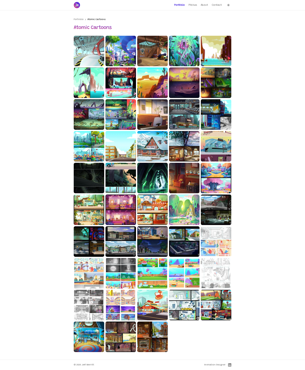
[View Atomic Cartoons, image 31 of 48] (89, 241)
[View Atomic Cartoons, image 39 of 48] (184, 273)
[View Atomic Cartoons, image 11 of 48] (89, 114)
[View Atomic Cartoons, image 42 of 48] (120, 305)
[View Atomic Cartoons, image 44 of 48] (184, 305)
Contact (217, 5)
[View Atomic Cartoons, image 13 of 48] (152, 114)
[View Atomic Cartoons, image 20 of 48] (216, 146)
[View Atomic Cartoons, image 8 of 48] (152, 82)
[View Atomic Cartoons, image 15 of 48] (216, 114)
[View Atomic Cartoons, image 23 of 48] (152, 178)
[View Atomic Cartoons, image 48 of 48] (152, 337)
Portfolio (179, 5)
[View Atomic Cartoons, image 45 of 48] (216, 305)
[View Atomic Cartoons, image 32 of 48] (120, 241)
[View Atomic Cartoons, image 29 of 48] (184, 210)
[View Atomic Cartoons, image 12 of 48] (120, 114)
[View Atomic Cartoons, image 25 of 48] (216, 178)
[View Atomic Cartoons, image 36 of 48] (89, 273)
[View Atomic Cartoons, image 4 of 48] (184, 51)
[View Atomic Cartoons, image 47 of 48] (120, 337)
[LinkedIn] (229, 365)
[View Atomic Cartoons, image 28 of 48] (152, 210)
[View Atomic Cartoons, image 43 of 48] (152, 305)
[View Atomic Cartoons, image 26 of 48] (89, 210)
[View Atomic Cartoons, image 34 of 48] (184, 241)
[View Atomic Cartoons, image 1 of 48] (89, 51)
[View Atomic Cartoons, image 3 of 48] (152, 51)
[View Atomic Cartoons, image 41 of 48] (89, 305)
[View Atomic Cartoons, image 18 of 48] (152, 146)
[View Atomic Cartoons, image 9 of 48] (184, 82)
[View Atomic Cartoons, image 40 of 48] (216, 273)
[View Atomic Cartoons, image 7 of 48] (120, 82)
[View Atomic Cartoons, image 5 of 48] (216, 51)
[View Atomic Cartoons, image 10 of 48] (216, 82)
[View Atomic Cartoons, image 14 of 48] (184, 114)
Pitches (193, 5)
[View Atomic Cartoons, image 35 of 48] (216, 241)
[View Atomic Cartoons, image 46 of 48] (89, 337)
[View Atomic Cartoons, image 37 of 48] (120, 273)
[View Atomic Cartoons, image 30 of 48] (216, 210)
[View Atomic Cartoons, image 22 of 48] (120, 178)
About (204, 5)
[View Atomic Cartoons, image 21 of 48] (89, 178)
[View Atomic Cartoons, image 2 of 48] (120, 51)
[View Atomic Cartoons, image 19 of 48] (184, 146)
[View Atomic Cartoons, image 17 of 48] (120, 146)
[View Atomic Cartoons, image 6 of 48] (89, 82)
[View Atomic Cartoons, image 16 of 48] (89, 146)
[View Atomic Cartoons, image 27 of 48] (120, 210)
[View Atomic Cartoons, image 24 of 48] (184, 178)
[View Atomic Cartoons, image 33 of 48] (152, 241)
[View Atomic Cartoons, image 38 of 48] (152, 273)
